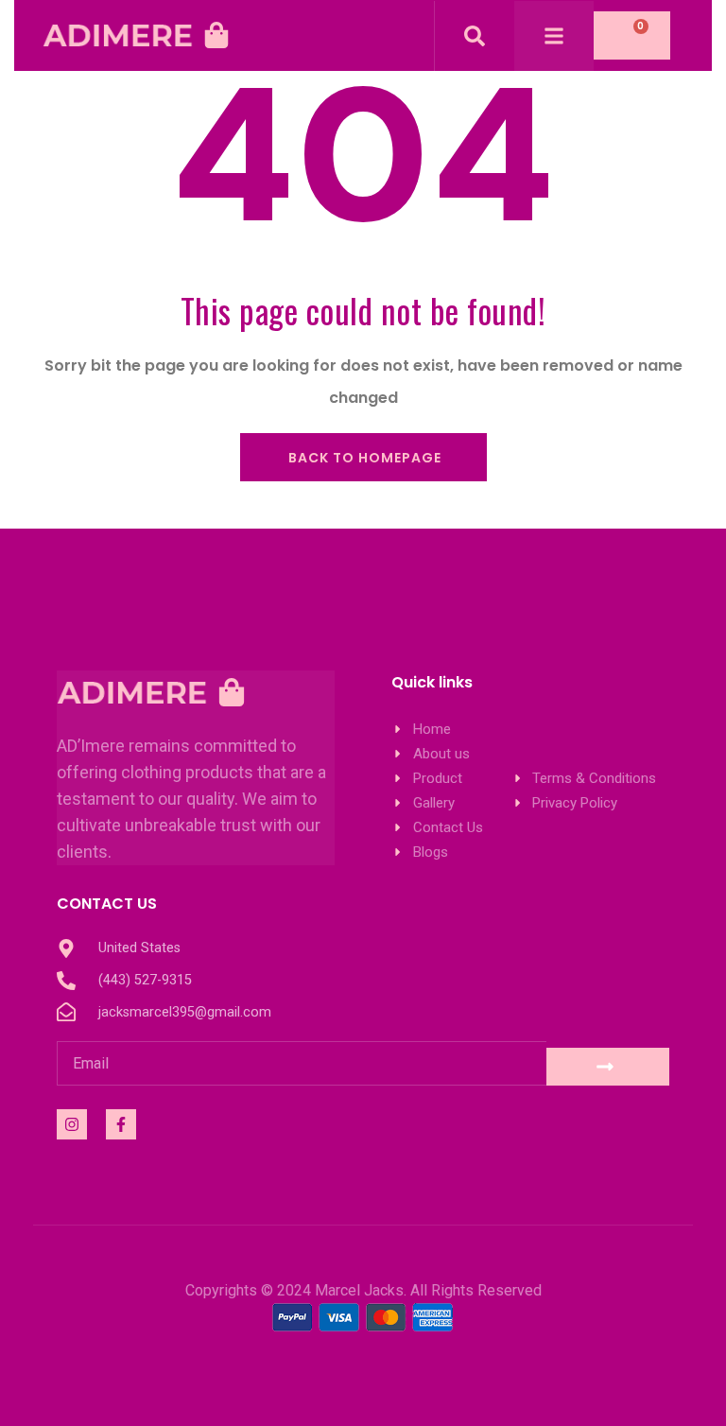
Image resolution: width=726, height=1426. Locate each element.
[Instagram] (72, 1124)
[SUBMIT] (607, 1067)
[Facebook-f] (121, 1124)
